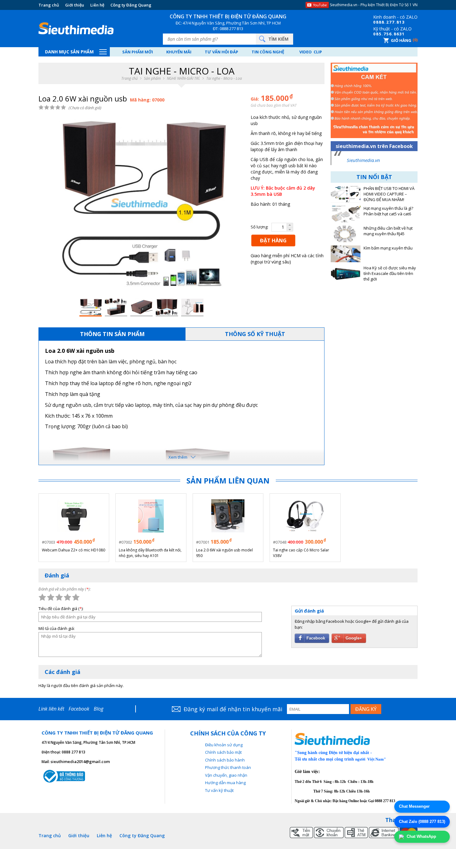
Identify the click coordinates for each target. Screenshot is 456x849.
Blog (98, 708)
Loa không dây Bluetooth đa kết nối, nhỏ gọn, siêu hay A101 (150, 552)
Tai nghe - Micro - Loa (224, 78)
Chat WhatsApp (420, 836)
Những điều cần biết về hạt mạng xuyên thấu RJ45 (388, 231)
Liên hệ (97, 5)
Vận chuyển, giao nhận (226, 775)
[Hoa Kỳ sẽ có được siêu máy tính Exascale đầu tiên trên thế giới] (345, 273)
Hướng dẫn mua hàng (225, 782)
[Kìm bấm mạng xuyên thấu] (345, 253)
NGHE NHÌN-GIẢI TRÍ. (183, 78)
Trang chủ (48, 5)
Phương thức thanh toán (228, 767)
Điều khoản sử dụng (224, 745)
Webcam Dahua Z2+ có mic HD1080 (73, 550)
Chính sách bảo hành (225, 760)
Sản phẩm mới (137, 52)
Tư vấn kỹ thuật (219, 790)
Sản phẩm (152, 78)
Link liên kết (51, 708)
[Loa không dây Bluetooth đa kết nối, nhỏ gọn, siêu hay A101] (151, 515)
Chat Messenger (414, 806)
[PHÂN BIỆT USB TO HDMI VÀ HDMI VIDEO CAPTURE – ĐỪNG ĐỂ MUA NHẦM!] (345, 194)
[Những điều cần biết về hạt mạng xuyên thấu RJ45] (345, 234)
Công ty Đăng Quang (130, 5)
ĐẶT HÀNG (273, 240)
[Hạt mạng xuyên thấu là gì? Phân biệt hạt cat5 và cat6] (345, 214)
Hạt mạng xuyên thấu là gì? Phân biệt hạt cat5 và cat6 (388, 211)
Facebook (79, 708)
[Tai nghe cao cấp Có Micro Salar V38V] (304, 515)
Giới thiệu (74, 5)
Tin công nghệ (268, 52)
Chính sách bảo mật (223, 752)
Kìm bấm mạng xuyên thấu (388, 248)
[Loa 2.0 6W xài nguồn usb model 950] (228, 515)
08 (376, 22)
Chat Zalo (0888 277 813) (422, 821)
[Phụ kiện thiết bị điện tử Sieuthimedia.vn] (76, 28)
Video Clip (310, 52)
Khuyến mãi (178, 52)
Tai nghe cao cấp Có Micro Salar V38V (301, 552)
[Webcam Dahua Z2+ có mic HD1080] (73, 515)
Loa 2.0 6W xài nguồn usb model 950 (224, 552)
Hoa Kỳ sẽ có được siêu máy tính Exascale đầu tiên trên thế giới (390, 273)
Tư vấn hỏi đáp (221, 52)
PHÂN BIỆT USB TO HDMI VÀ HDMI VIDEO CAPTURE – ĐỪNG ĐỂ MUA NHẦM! (389, 194)
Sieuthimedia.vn (363, 160)
